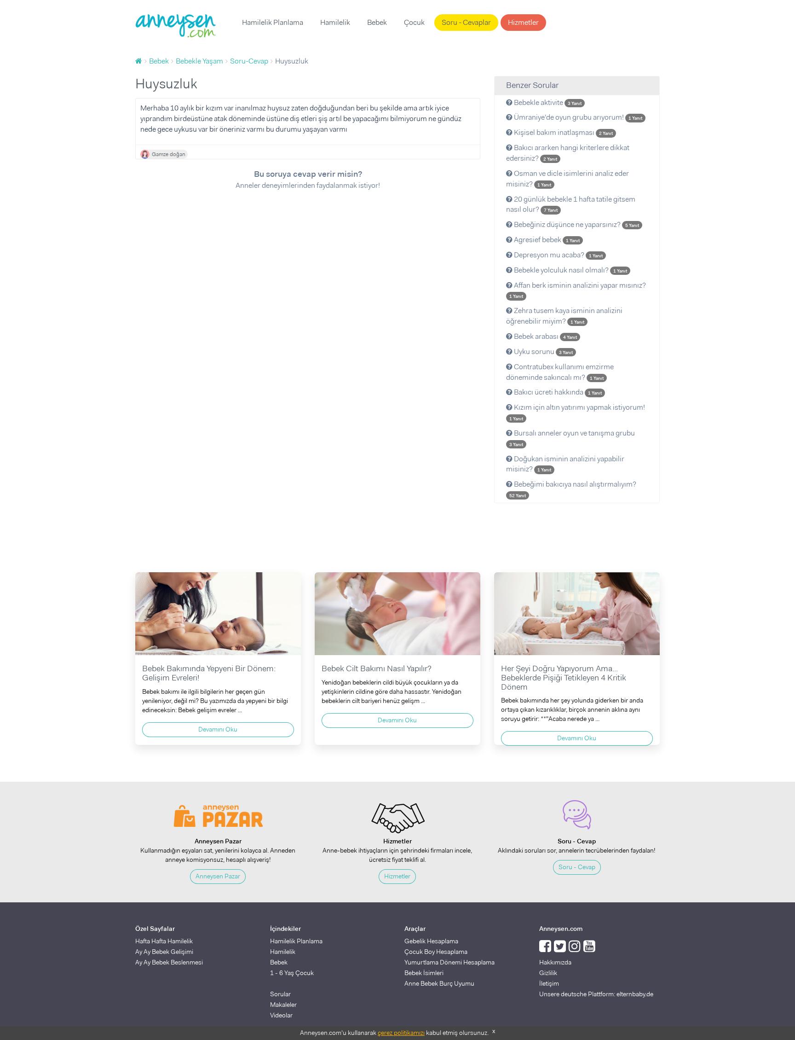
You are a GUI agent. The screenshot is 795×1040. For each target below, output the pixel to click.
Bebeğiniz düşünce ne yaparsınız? (576, 224)
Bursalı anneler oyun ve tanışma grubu (572, 437)
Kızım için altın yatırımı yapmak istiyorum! (577, 412)
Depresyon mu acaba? (558, 255)
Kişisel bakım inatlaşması (563, 132)
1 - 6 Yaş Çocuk (292, 973)
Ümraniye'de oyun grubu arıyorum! (577, 117)
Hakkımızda (555, 962)
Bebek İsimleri (424, 973)
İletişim (549, 983)
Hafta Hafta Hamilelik (164, 941)
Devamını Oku (217, 729)
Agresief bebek (546, 239)
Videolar (281, 1015)
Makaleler (283, 1004)
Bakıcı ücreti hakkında (557, 392)
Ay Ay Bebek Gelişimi (164, 951)
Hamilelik (335, 22)
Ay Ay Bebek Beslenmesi (169, 962)
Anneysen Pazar (218, 876)
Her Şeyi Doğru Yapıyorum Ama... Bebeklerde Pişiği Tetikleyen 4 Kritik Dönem (563, 677)
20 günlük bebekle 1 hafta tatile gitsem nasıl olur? (570, 204)
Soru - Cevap (577, 867)
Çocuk (414, 22)
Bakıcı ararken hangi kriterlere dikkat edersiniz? (567, 153)
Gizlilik (548, 973)
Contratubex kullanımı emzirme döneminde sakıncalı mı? (560, 372)
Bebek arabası (545, 336)
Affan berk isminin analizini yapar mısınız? (577, 290)
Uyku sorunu (543, 351)
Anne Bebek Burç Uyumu (439, 983)
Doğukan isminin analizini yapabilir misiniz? (565, 464)
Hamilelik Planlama (272, 22)
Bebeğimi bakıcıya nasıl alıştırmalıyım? (572, 489)
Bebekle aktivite (547, 102)
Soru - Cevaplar (466, 22)
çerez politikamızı (401, 1032)
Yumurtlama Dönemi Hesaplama (449, 962)
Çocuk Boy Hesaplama (435, 951)
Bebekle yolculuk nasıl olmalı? (570, 270)
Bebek (377, 22)
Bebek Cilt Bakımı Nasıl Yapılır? (377, 668)
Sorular (280, 994)
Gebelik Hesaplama (431, 941)
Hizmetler (523, 22)
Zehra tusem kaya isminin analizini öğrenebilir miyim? (564, 316)
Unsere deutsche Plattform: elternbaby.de (596, 994)
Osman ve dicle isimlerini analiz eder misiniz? (567, 178)
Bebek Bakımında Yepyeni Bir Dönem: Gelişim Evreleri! (209, 673)
